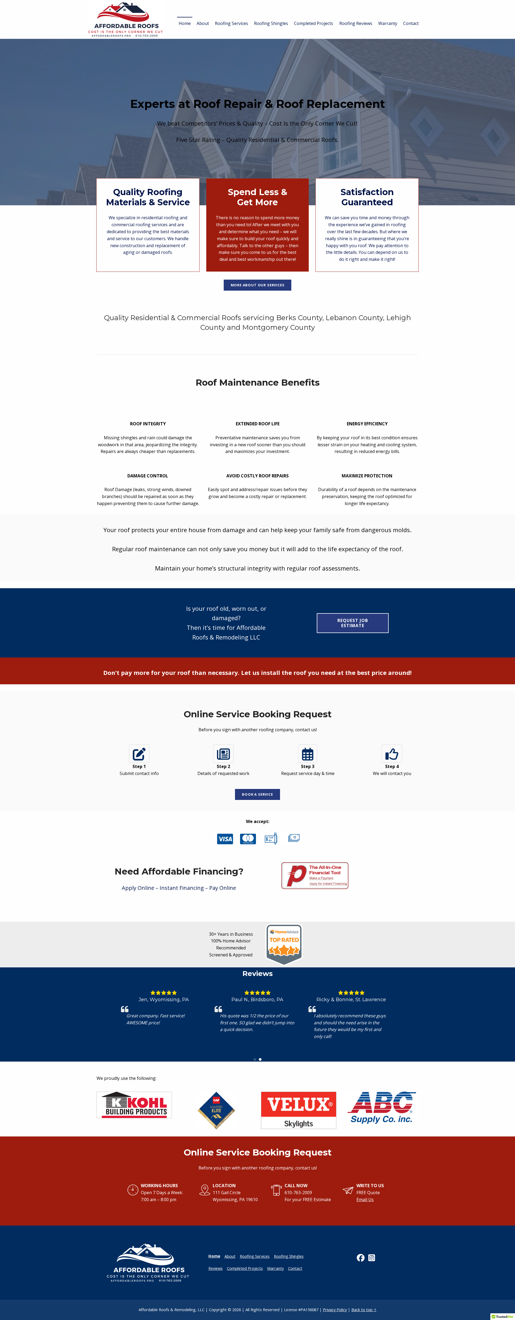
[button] (254, 1059)
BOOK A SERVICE (257, 794)
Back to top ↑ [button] (364, 1309)
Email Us (365, 1199)
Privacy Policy (335, 1309)
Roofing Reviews (355, 23)
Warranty (387, 23)
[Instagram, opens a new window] (373, 1257)
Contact (411, 23)
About (203, 23)
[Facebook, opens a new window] (362, 1257)
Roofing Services (231, 23)
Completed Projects (313, 23)
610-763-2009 (298, 1192)
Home (185, 23)
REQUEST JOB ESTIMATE (352, 622)
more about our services (258, 285)
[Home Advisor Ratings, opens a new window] (284, 962)
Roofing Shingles (271, 23)
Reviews (215, 1268)
